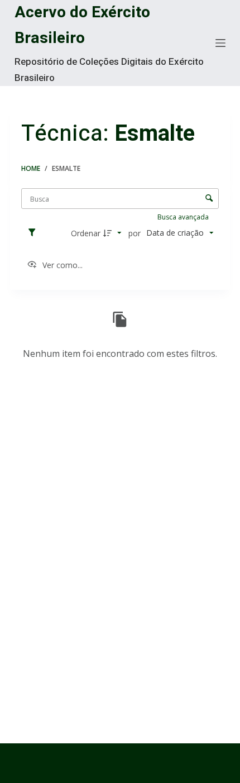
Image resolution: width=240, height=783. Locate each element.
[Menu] (220, 43)
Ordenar (85, 233)
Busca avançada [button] (183, 217)
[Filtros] (34, 233)
